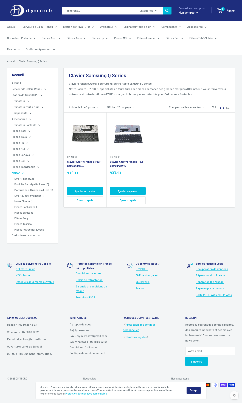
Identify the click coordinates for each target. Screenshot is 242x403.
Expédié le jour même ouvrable (35, 281)
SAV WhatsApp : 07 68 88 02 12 (88, 341)
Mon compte (187, 12)
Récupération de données (212, 268)
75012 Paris (143, 281)
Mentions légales (136, 337)
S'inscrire (196, 361)
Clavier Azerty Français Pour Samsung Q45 (126, 163)
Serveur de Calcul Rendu (37, 26)
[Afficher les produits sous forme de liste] (227, 107)
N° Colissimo (23, 275)
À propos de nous (80, 324)
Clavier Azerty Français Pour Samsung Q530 (83, 163)
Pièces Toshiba (23, 223)
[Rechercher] (167, 10)
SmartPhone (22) (24, 178)
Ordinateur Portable (19, 38)
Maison (11, 49)
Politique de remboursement (87, 353)
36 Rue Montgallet (147, 275)
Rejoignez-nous (79, 330)
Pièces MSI (120, 38)
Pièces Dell (172, 38)
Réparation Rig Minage (210, 281)
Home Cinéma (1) (23, 201)
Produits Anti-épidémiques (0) (31, 184)
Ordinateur (106, 26)
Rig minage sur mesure (210, 288)
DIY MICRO (142, 268)
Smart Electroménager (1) (29, 195)
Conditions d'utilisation (84, 347)
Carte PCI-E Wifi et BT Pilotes (214, 294)
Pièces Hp (98, 38)
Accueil (11, 26)
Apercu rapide (85, 200)
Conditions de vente (88, 273)
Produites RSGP (85, 297)
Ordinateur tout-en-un (137, 26)
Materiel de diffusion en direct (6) (33, 190)
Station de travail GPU (76, 26)
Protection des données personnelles (86, 393)
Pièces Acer (49, 38)
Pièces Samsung (23, 212)
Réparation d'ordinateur (210, 275)
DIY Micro (72, 156)
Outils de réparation (38, 49)
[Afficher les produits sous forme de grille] (222, 107)
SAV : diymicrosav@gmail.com (88, 335)
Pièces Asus (74, 38)
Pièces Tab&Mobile (201, 38)
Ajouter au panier (85, 191)
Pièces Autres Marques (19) (29, 229)
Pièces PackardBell (25, 206)
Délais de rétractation (89, 279)
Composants (169, 26)
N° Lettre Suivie (25, 268)
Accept (194, 390)
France (140, 288)
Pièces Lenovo (146, 38)
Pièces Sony (21, 218)
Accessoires (195, 26)
